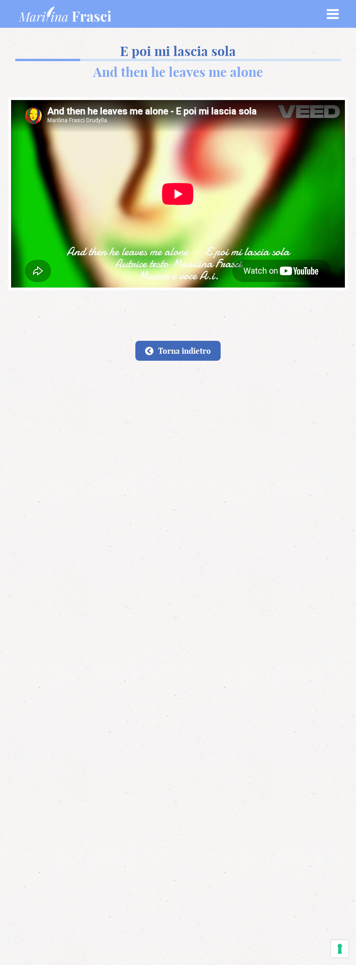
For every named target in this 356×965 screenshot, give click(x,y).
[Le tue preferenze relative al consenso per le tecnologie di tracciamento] (340, 949)
